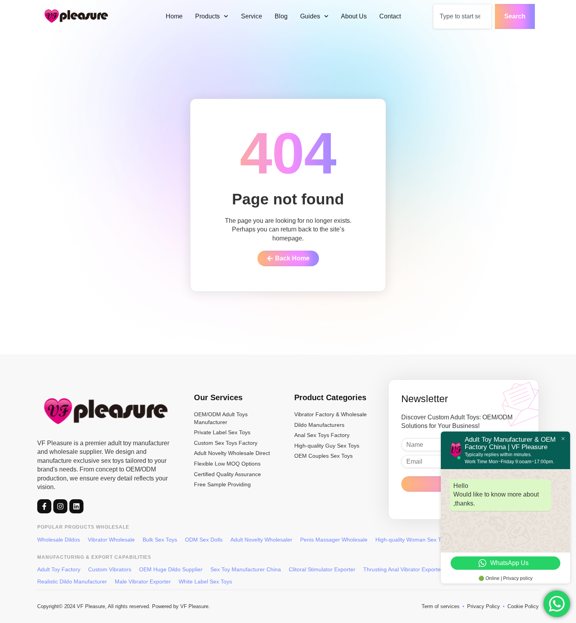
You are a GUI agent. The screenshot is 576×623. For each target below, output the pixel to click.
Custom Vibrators (109, 569)
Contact (390, 16)
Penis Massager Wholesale (334, 539)
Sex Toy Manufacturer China (245, 569)
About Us (354, 16)
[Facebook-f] (44, 506)
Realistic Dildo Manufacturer (72, 581)
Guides (310, 16)
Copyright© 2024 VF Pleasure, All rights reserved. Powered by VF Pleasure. (123, 606)
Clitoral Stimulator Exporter (322, 569)
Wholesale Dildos (58, 539)
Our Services (218, 397)
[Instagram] (60, 506)
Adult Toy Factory (58, 569)
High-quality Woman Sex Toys (412, 539)
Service (251, 16)
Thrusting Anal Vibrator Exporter (403, 569)
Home (174, 16)
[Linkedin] (76, 506)
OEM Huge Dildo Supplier (171, 569)
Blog (281, 16)
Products (207, 16)
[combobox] (462, 16)
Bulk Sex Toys (160, 539)
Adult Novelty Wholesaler (261, 539)
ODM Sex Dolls (204, 539)
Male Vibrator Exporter (143, 581)
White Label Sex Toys (205, 581)
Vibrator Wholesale (111, 539)
